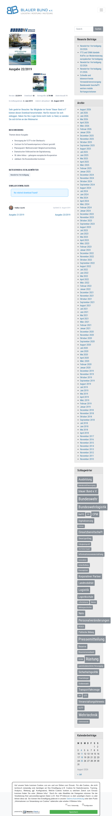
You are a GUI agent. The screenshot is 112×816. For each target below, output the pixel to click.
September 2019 (87, 380)
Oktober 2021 (86, 299)
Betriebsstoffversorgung (87, 485)
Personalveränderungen (94, 620)
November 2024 (87, 178)
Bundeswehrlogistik (92, 507)
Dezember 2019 (87, 371)
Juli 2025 (84, 152)
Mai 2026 (84, 119)
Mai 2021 (84, 315)
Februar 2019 (86, 403)
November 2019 (87, 374)
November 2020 (87, 335)
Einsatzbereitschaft (91, 532)
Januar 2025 (85, 171)
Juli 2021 (84, 309)
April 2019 (84, 397)
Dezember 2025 (87, 135)
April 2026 (84, 122)
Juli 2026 (84, 112)
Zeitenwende (84, 722)
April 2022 (84, 279)
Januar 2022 (85, 289)
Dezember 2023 (87, 214)
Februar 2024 (86, 207)
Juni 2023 (84, 233)
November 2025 (87, 139)
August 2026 (85, 109)
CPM (95, 514)
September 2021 (87, 302)
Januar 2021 (85, 328)
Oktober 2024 (86, 181)
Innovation (82, 560)
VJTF (81, 708)
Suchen (98, 29)
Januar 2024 (85, 211)
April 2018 (84, 433)
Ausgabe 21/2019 (16, 214)
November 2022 (87, 256)
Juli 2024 (84, 191)
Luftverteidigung (83, 602)
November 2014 (87, 446)
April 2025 (84, 162)
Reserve (82, 646)
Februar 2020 (86, 364)
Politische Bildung (86, 632)
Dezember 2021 (87, 292)
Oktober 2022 (86, 260)
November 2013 (87, 449)
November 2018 (87, 413)
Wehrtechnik (88, 715)
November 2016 (87, 439)
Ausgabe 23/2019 (62, 214)
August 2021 (85, 305)
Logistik (84, 590)
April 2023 (84, 240)
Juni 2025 (84, 155)
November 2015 (87, 442)
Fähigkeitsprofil (84, 544)
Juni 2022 (84, 273)
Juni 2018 (84, 426)
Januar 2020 (85, 367)
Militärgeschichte (85, 607)
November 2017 (87, 436)
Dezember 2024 (87, 175)
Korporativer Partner (90, 576)
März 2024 (84, 204)
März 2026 (84, 126)
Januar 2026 (85, 132)
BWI (88, 514)
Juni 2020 (84, 351)
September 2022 (87, 263)
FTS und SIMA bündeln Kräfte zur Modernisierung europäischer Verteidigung (91, 55)
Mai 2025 (84, 158)
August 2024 (85, 188)
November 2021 (87, 295)
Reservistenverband (86, 652)
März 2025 (84, 165)
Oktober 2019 (86, 377)
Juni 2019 (84, 390)
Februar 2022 (86, 286)
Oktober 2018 (86, 416)
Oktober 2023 (86, 220)
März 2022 (84, 282)
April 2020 (84, 358)
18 (82, 757)
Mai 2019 (84, 393)
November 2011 (87, 456)
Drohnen (81, 526)
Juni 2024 (84, 194)
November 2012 (87, 452)
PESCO (81, 627)
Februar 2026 (86, 129)
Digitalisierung (86, 520)
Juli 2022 (84, 269)
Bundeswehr (88, 499)
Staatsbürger (84, 678)
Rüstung (92, 659)
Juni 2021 (84, 312)
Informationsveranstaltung (91, 554)
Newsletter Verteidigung (20, 175)
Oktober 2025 (86, 142)
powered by (18, 811)
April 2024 (84, 201)
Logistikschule (86, 596)
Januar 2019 (85, 407)
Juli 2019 (84, 387)
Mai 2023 (84, 237)
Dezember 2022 (87, 253)
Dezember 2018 (87, 410)
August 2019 (85, 384)
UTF (85, 696)
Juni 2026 (84, 116)
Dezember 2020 (87, 331)
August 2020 (85, 344)
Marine (93, 602)
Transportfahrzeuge (89, 689)
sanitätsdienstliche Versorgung (91, 666)
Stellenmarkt (84, 683)
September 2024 (87, 184)
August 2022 (85, 266)
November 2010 (87, 459)
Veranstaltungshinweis (91, 701)
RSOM (81, 659)
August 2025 (85, 148)
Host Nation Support (84, 549)
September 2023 (87, 224)
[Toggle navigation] (101, 10)
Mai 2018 (84, 429)
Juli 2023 (84, 230)
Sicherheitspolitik (88, 672)
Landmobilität (86, 583)
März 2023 (84, 243)
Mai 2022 (84, 276)
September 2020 (87, 341)
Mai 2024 (84, 197)
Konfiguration (88, 805)
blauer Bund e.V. (88, 491)
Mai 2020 (84, 354)
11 (82, 754)
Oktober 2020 (86, 338)
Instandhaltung (84, 565)
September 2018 (87, 420)
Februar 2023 (86, 246)
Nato (81, 613)
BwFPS (81, 514)
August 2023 (85, 227)
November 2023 (87, 217)
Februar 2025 (86, 168)
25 (82, 761)
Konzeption (83, 570)
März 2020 (84, 361)
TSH (80, 695)
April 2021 (84, 318)
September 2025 (87, 145)
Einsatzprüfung (85, 538)
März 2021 (84, 322)
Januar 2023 (85, 250)
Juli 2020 (84, 348)
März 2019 (84, 400)
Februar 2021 (86, 325)
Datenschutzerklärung (75, 799)
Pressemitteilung (91, 639)
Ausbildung (85, 479)
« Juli (79, 774)
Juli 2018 (84, 423)
